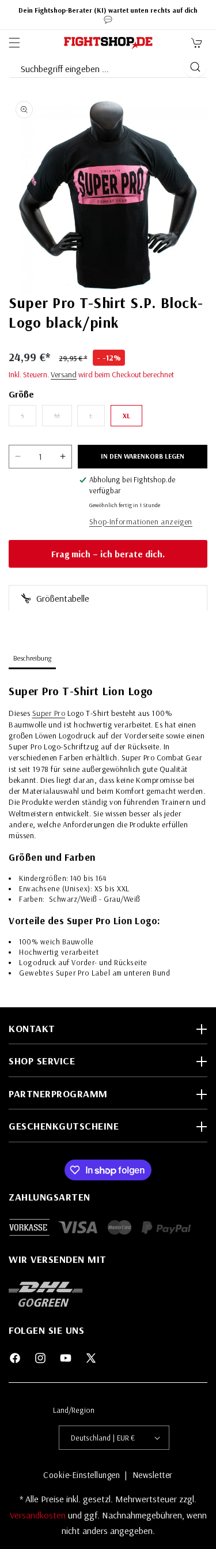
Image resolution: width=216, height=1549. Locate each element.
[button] (14, 42)
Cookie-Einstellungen (81, 1474)
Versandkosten (39, 1515)
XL (126, 415)
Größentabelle (61, 598)
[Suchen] (195, 66)
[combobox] (95, 66)
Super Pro (49, 713)
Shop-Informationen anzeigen (140, 521)
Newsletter (152, 1474)
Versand (64, 374)
